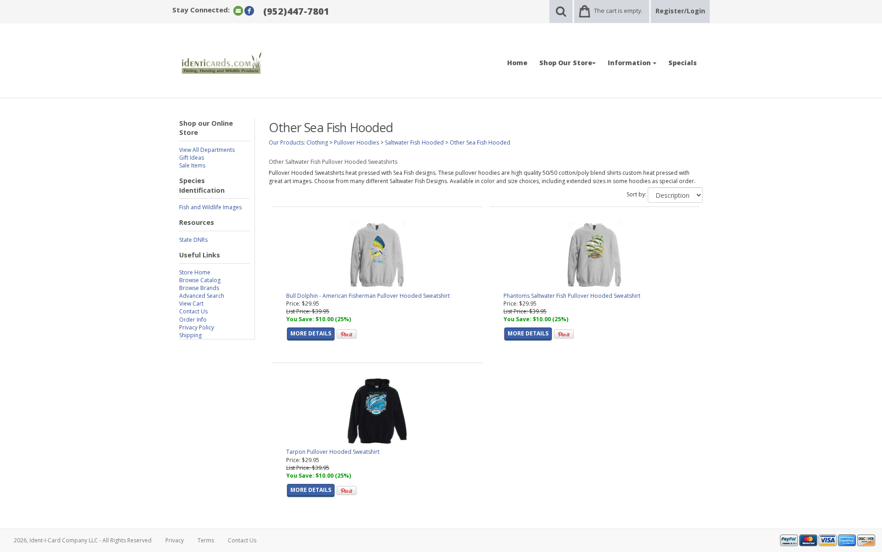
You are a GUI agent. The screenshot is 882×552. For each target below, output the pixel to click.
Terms (206, 540)
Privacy (174, 540)
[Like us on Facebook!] (249, 10)
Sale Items (192, 165)
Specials (682, 62)
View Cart (191, 303)
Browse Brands (199, 288)
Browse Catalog (199, 280)
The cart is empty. (618, 10)
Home (517, 62)
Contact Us (193, 311)
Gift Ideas (191, 158)
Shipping (190, 335)
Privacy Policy (196, 327)
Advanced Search (201, 296)
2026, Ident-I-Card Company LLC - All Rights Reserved (83, 540)
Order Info (193, 319)
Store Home (194, 272)
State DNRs (193, 240)
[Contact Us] (238, 10)
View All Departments (207, 150)
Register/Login (680, 10)
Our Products (286, 142)
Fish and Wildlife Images (210, 207)
